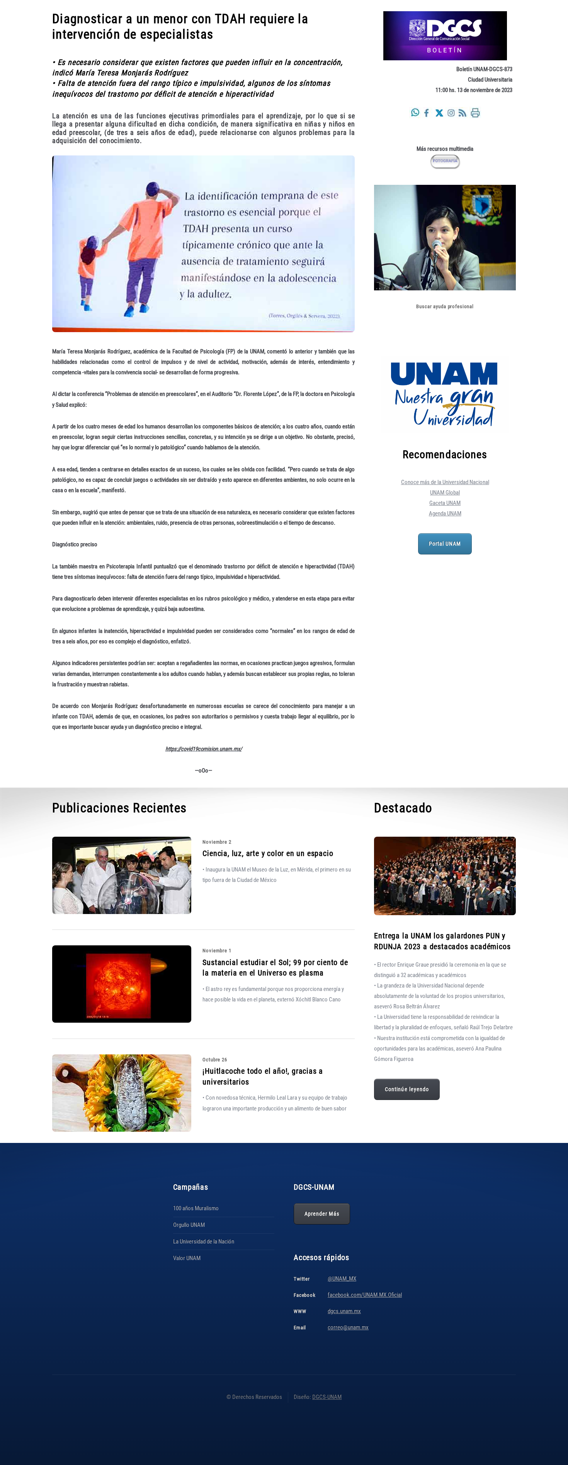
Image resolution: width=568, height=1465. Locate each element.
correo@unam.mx (348, 1327)
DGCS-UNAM (327, 1396)
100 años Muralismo (196, 1208)
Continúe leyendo (407, 1089)
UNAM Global (445, 492)
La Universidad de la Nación (203, 1241)
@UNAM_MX (342, 1278)
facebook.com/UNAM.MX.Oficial (365, 1294)
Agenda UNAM (445, 513)
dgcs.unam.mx (344, 1311)
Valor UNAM (187, 1258)
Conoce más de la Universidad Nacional (445, 482)
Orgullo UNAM (189, 1224)
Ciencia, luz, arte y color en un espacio (267, 853)
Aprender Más (322, 1214)
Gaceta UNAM (445, 503)
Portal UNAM (445, 544)
